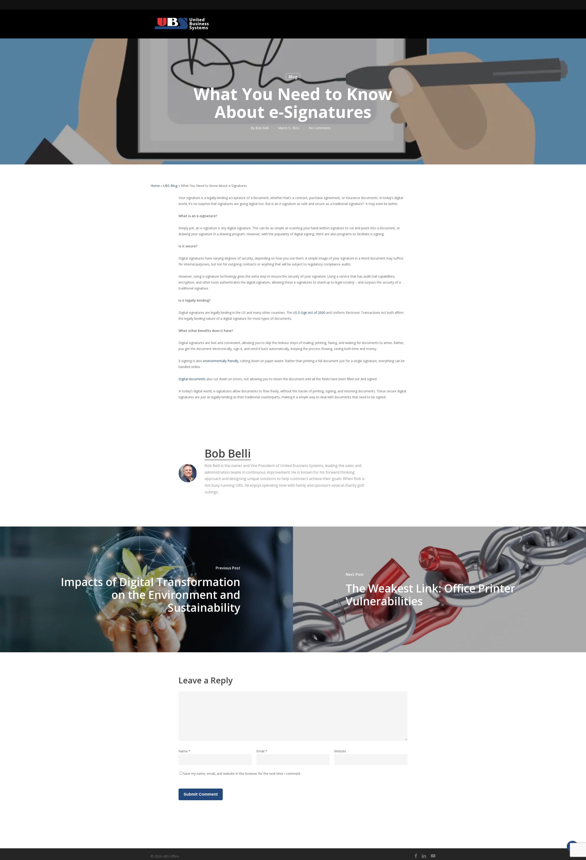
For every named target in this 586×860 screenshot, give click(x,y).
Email (261, 751)
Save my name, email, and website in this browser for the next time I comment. (242, 773)
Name (184, 751)
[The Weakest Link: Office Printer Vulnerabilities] (439, 589)
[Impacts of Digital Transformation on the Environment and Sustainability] (146, 589)
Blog (292, 76)
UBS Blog (170, 185)
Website (340, 751)
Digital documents (192, 379)
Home (155, 185)
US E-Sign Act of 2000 (309, 312)
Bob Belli (262, 128)
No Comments (320, 128)
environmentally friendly (220, 361)
